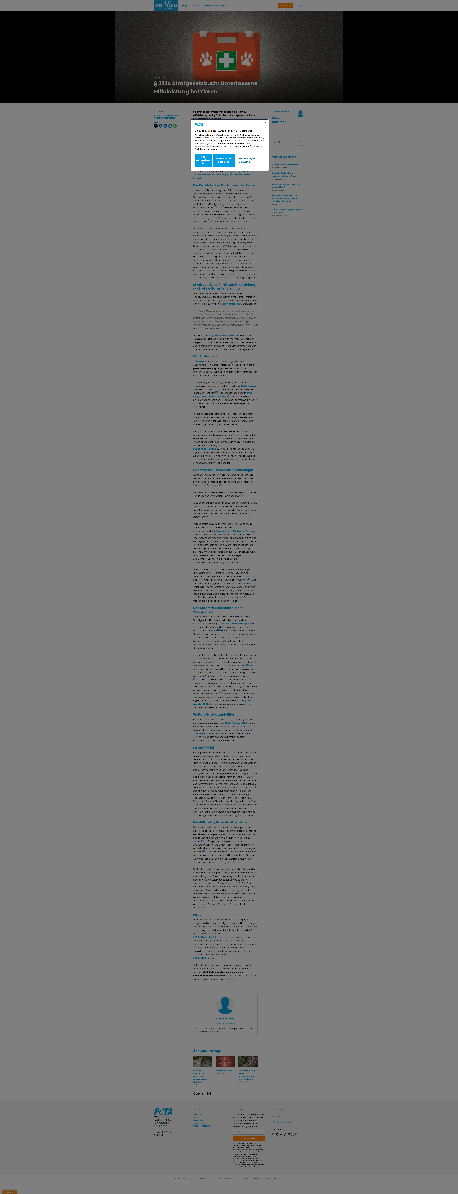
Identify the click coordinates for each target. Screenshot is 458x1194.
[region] (230, 145)
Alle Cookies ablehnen (223, 160)
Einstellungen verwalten (247, 160)
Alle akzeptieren (203, 160)
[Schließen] (265, 122)
